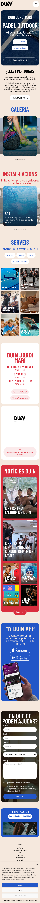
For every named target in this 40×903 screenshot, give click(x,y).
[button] (37, 864)
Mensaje (5, 760)
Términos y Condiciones (22, 782)
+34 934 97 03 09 (21, 42)
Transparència (20, 857)
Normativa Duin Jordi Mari (20, 816)
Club (4, 751)
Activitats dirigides (20, 261)
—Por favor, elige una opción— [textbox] (15, 755)
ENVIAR (19, 796)
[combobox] (20, 754)
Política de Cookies (9, 900)
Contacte (20, 848)
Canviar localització (19, 60)
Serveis (21, 255)
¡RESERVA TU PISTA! (20, 97)
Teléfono (6, 742)
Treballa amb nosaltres (20, 850)
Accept (20, 885)
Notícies (20, 855)
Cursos (31, 255)
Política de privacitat (22, 900)
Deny (20, 890)
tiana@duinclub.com (21, 48)
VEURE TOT (10, 255)
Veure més (20, 612)
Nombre (5, 725)
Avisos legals (33, 900)
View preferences (20, 896)
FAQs (20, 853)
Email (5, 734)
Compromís (20, 860)
